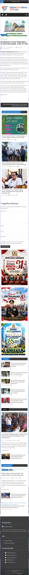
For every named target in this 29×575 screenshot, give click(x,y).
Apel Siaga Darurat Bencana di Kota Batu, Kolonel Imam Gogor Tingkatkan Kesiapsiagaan (19, 401)
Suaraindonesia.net (11, 557)
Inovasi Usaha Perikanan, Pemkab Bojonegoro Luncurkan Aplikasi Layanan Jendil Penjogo (14, 136)
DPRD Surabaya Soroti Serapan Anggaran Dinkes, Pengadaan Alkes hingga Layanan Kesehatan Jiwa (12, 191)
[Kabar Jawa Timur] (2, 15)
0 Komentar (19, 47)
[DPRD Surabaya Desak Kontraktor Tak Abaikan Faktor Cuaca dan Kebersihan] (5, 364)
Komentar (3, 211)
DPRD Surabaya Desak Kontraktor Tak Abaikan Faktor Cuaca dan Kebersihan (18, 365)
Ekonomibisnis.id (11, 562)
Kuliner (3, 430)
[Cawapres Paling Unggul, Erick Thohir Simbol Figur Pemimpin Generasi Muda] (5, 390)
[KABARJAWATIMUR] (7, 526)
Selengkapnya (4, 450)
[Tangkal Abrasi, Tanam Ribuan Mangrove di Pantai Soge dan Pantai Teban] (5, 381)
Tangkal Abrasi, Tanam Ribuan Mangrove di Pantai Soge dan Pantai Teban (18, 382)
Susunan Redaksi (8, 540)
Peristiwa (8, 430)
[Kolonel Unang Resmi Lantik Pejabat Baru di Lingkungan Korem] (5, 373)
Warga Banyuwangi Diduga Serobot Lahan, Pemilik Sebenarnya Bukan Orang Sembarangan (14, 163)
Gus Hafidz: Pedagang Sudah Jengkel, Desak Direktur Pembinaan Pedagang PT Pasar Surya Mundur (14, 435)
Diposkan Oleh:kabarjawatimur (8, 47)
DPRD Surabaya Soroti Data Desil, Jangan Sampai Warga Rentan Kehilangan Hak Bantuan (18, 496)
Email (2, 231)
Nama (2, 225)
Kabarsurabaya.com (12, 555)
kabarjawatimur (12, 139)
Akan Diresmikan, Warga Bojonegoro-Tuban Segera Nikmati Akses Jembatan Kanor (15, 105)
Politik (11, 469)
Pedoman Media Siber (9, 543)
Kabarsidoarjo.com (11, 552)
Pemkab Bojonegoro (6, 48)
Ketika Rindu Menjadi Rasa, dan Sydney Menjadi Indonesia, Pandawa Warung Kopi (18, 456)
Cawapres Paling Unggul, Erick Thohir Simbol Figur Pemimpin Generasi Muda (18, 391)
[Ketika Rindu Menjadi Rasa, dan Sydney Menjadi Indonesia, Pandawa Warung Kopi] (5, 456)
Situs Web (3, 236)
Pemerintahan (4, 34)
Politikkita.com (10, 560)
